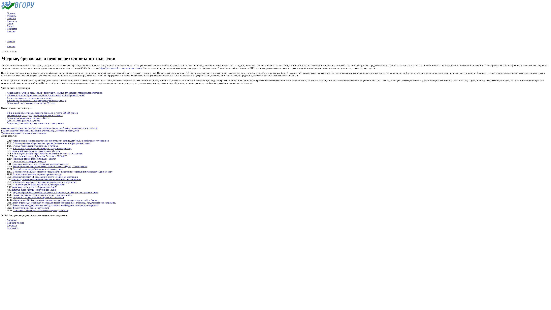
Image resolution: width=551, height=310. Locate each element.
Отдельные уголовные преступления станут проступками (35, 123)
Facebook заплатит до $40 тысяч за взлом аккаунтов (38, 169)
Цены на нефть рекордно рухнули (23, 120)
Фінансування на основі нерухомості (31, 208)
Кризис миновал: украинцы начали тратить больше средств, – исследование (50, 166)
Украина (11, 13)
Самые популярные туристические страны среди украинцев (42, 195)
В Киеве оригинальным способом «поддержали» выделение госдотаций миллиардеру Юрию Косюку (62, 171)
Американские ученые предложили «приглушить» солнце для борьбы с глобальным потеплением (55, 93)
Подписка (12, 225)
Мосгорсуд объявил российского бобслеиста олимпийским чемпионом (46, 179)
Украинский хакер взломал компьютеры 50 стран (31, 103)
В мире (10, 26)
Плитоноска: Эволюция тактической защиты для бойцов (40, 210)
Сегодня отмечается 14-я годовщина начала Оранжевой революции (44, 177)
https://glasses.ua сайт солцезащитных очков (120, 68)
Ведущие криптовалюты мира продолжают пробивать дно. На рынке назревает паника (55, 192)
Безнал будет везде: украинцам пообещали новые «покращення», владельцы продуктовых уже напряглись (63, 203)
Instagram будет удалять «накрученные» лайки (33, 190)
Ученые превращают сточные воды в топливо (29, 98)
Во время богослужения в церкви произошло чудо (37, 174)
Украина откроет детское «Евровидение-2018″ (34, 187)
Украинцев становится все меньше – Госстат (29, 118)
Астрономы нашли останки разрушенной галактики (38, 197)
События (11, 18)
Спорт (10, 23)
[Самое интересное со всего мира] (18, 9)
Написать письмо (15, 223)
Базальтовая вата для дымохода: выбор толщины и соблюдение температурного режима (56, 205)
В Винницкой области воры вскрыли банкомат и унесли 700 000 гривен (42, 113)
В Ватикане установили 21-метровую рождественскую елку (36, 100)
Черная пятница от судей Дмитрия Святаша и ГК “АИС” (35, 115)
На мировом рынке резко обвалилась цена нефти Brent (38, 184)
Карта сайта (13, 228)
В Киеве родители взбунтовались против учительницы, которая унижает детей (46, 95)
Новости (11, 31)
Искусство (12, 29)
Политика (12, 21)
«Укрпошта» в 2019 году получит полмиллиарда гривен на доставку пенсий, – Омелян (55, 200)
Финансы (11, 16)
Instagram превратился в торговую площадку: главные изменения (44, 182)
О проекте (12, 220)
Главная (11, 41)
